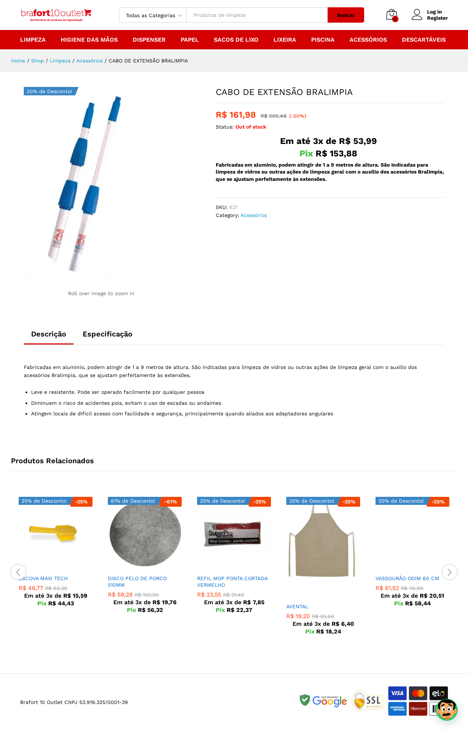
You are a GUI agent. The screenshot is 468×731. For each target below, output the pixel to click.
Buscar (346, 15)
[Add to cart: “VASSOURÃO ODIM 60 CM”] (404, 566)
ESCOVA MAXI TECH (43, 578)
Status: (225, 127)
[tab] (48, 337)
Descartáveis (424, 40)
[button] (447, 710)
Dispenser (149, 40)
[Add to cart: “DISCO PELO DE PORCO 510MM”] (136, 566)
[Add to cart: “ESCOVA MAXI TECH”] (47, 566)
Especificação (107, 334)
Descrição (48, 334)
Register (437, 18)
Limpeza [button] (33, 40)
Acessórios (368, 40)
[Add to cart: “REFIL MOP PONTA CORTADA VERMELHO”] (225, 566)
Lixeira (284, 40)
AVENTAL (297, 606)
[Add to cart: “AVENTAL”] (315, 594)
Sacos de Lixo (236, 40)
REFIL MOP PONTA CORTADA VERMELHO (232, 581)
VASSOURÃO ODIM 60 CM (407, 578)
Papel (190, 40)
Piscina (323, 40)
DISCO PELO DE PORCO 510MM (137, 581)
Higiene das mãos (89, 40)
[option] (55, 557)
